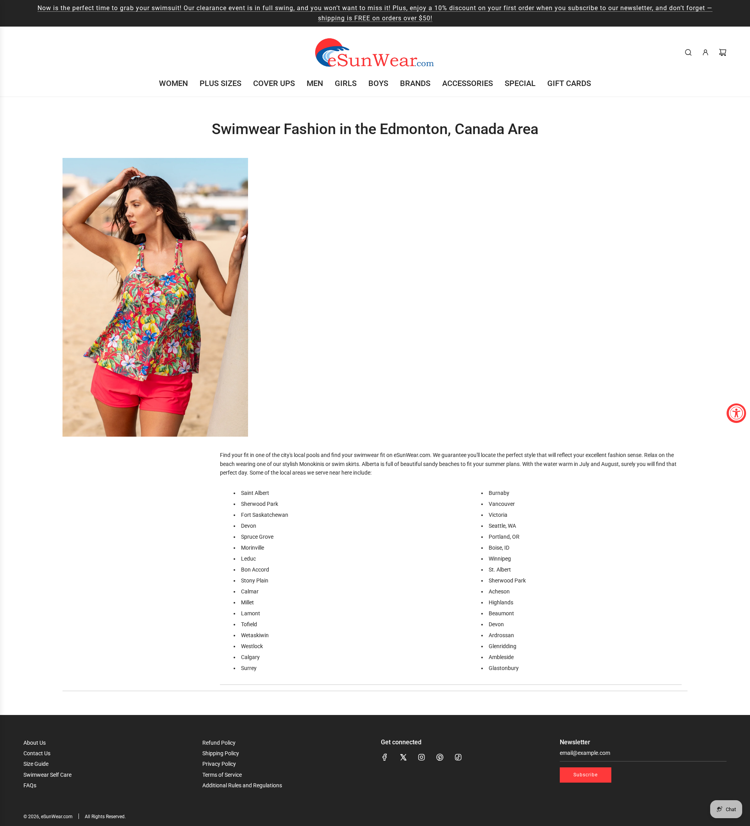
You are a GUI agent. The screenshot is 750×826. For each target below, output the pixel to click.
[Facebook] (384, 757)
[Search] (688, 52)
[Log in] (705, 52)
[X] (403, 757)
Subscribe (585, 775)
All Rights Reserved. (105, 816)
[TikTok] (458, 757)
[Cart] (722, 52)
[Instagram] (421, 757)
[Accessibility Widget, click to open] (736, 413)
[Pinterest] (439, 757)
